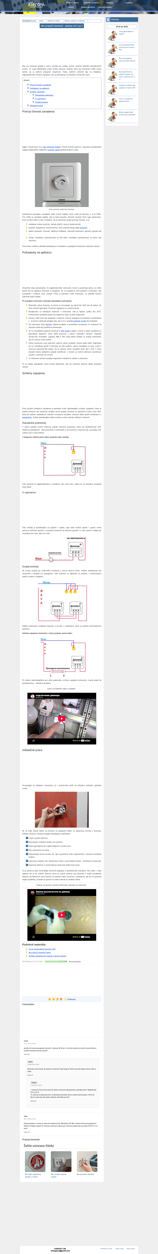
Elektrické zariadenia (91, 3)
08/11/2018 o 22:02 (30, 1119)
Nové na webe (122, 27)
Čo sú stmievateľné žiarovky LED (42, 949)
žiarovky (83, 228)
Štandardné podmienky (44, 95)
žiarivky (49, 324)
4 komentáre (76, 961)
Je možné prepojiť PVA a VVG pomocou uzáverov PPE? (126, 47)
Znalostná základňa (105, 7)
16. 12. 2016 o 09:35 (30, 1043)
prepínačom (27, 417)
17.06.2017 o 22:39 (36, 1085)
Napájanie (110, 3)
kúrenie (71, 7)
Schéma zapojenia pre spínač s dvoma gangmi (47, 956)
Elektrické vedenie (72, 3)
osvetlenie (128, 3)
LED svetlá (65, 331)
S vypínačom (40, 99)
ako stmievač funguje (51, 147)
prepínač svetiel (79, 321)
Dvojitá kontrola (41, 102)
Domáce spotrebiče (88, 7)
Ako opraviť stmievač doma (40, 953)
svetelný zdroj (53, 150)
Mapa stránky (120, 1248)
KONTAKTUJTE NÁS (106, 1248)
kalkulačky (115, 19)
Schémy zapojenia (37, 92)
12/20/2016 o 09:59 (33, 1064)
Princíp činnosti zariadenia (40, 85)
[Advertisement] (62, 43)
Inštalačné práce (36, 106)
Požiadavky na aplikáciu (39, 88)
